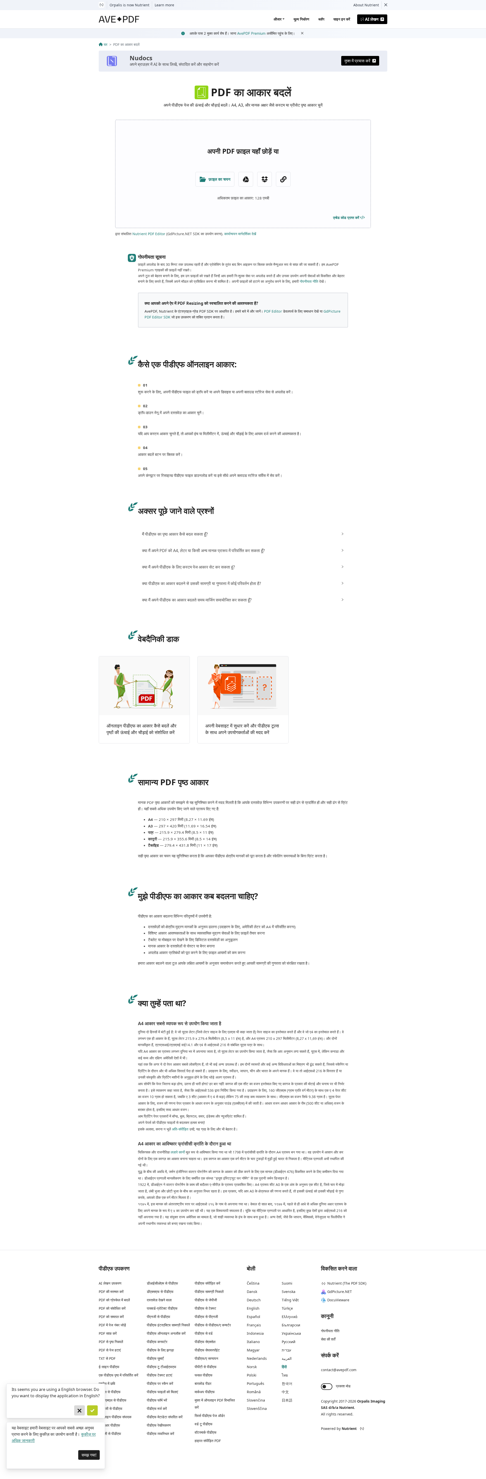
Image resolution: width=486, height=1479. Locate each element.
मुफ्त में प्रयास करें (357, 61)
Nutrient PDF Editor (148, 233)
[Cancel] (79, 1410)
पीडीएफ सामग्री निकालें (209, 1291)
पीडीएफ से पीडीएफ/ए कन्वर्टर (213, 1325)
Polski (251, 1375)
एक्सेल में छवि (107, 1383)
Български (291, 1325)
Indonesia (255, 1333)
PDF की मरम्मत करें (111, 1291)
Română (254, 1391)
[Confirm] (92, 1410)
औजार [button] (277, 19)
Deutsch (254, 1300)
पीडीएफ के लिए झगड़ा (160, 1350)
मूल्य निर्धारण (301, 19)
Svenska (288, 1291)
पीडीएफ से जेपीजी (206, 1300)
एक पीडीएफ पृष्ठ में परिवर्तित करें (118, 1375)
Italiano (253, 1341)
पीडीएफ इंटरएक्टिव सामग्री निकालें (168, 1325)
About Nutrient (366, 5)
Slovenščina (257, 1408)
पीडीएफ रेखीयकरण (159, 1425)
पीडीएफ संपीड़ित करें (207, 1283)
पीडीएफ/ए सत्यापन (206, 1358)
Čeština (253, 1283)
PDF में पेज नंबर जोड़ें (112, 1325)
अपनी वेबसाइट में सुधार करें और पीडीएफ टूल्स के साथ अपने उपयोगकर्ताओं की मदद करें (242, 729)
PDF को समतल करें (111, 1316)
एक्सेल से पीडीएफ (109, 1391)
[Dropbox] (264, 179)
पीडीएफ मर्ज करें (157, 1408)
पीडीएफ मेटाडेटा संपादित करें (165, 1416)
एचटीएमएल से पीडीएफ (112, 1400)
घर (105, 44)
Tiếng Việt (290, 1300)
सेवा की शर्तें (328, 1339)
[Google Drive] (245, 179)
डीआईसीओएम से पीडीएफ (162, 1283)
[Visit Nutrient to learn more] (101, 5)
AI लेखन (371, 19)
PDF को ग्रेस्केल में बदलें (114, 1300)
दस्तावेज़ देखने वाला (159, 1300)
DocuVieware (338, 1300)
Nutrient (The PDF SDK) (346, 1283)
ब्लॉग (321, 19)
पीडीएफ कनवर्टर (157, 1341)
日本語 (287, 1400)
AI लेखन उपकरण (110, 1283)
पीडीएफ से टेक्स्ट (205, 1308)
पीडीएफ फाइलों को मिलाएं (162, 1391)
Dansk (252, 1291)
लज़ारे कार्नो (178, 1152)
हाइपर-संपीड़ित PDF (208, 1440)
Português (255, 1383)
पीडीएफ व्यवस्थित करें (160, 1433)
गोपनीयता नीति (309, 281)
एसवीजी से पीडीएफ (110, 1408)
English (253, 1308)
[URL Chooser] (283, 179)
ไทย (285, 1375)
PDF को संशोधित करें (112, 1308)
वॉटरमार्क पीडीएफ (205, 1432)
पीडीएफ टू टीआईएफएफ (161, 1366)
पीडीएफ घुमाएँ (155, 1358)
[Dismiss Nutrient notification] (385, 5)
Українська (291, 1333)
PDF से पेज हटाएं (110, 1350)
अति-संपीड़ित (180, 1129)
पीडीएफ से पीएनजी (206, 1316)
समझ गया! (89, 1455)
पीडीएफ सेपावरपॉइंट (207, 1350)
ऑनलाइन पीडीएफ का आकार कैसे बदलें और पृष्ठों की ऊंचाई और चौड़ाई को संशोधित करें (141, 729)
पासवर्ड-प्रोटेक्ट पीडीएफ (162, 1308)
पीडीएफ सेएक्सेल (205, 1341)
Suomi (287, 1283)
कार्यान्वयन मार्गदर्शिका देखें (240, 233)
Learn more (164, 5)
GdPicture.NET (339, 1291)
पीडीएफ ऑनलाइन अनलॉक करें (166, 1333)
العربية (287, 1358)
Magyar (253, 1350)
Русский (288, 1341)
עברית (286, 1350)
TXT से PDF (107, 1358)
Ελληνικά (289, 1316)
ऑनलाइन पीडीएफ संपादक (115, 1416)
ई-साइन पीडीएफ (109, 1366)
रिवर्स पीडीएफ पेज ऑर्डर (210, 1415)
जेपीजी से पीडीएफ (110, 1433)
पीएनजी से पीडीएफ (158, 1316)
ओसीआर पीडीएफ (109, 1425)
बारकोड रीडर (203, 1383)
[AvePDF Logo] (119, 19)
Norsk (252, 1366)
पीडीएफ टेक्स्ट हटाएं (159, 1375)
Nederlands (257, 1358)
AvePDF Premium (251, 33)
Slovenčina (256, 1400)
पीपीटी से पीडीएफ (205, 1366)
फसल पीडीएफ (203, 1375)
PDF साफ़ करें (108, 1333)
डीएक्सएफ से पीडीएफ (160, 1291)
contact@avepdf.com (338, 1369)
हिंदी (284, 1366)
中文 (285, 1391)
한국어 (287, 1383)
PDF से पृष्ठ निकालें (111, 1341)
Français (254, 1325)
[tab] (243, 534)
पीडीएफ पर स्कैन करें (160, 1383)
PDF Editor (273, 311)
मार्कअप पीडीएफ (205, 1391)
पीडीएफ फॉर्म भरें (157, 1400)
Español (253, 1316)
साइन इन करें (341, 19)
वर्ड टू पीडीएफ (203, 1424)
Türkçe (287, 1308)
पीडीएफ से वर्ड (204, 1333)
